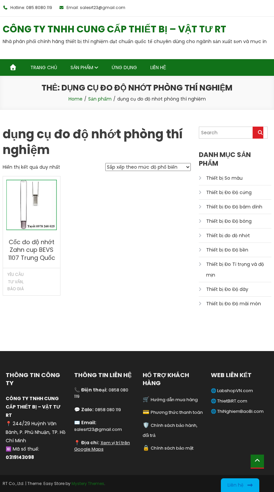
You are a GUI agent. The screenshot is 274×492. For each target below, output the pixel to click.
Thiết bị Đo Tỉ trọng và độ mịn (235, 269)
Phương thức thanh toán (177, 412)
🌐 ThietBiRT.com (229, 401)
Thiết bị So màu (224, 178)
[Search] (258, 133)
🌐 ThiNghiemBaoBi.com (237, 411)
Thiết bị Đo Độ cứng (229, 192)
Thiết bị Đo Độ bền (227, 250)
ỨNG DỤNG (124, 67)
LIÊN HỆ (158, 67)
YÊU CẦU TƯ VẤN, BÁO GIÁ (15, 282)
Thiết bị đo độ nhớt (228, 235)
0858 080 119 (108, 409)
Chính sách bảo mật (172, 448)
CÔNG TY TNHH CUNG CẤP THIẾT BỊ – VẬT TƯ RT (114, 29)
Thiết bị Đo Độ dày (227, 289)
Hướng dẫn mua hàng (174, 399)
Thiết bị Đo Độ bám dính (234, 206)
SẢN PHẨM (82, 67)
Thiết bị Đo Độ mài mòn (233, 303)
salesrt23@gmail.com (98, 429)
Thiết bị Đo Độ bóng (229, 221)
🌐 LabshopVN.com (232, 390)
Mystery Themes (88, 483)
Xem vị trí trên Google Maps (102, 446)
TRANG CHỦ (43, 67)
